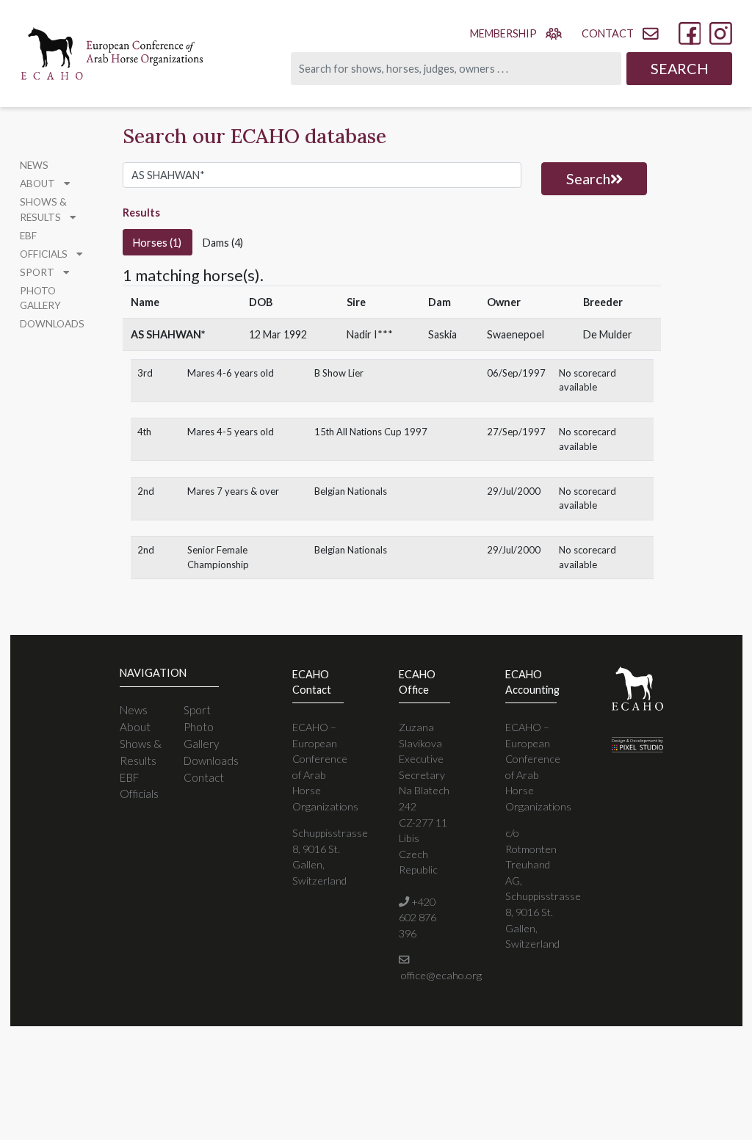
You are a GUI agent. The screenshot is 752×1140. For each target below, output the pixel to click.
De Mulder (607, 334)
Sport (197, 709)
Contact (204, 777)
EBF (28, 236)
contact (608, 33)
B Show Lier (339, 373)
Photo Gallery (40, 298)
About (135, 726)
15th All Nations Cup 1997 (370, 432)
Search (680, 68)
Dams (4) (223, 242)
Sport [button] (38, 272)
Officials (139, 793)
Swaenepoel (515, 334)
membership (503, 33)
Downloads (52, 324)
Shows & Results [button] (43, 209)
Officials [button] (45, 254)
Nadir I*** (370, 334)
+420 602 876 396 (417, 918)
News (34, 165)
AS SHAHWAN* (168, 334)
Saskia (442, 334)
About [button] (38, 183)
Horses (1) (157, 242)
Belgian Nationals (350, 491)
